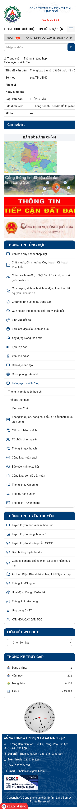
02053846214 (32, 759)
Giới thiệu (29, 29)
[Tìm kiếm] (71, 47)
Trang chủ (12, 29)
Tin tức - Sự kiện (50, 29)
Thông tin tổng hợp (35, 58)
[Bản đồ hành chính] (30, 157)
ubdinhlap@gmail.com (31, 771)
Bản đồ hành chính (39, 137)
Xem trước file (16, 124)
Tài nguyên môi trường (17, 62)
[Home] (12, 14)
